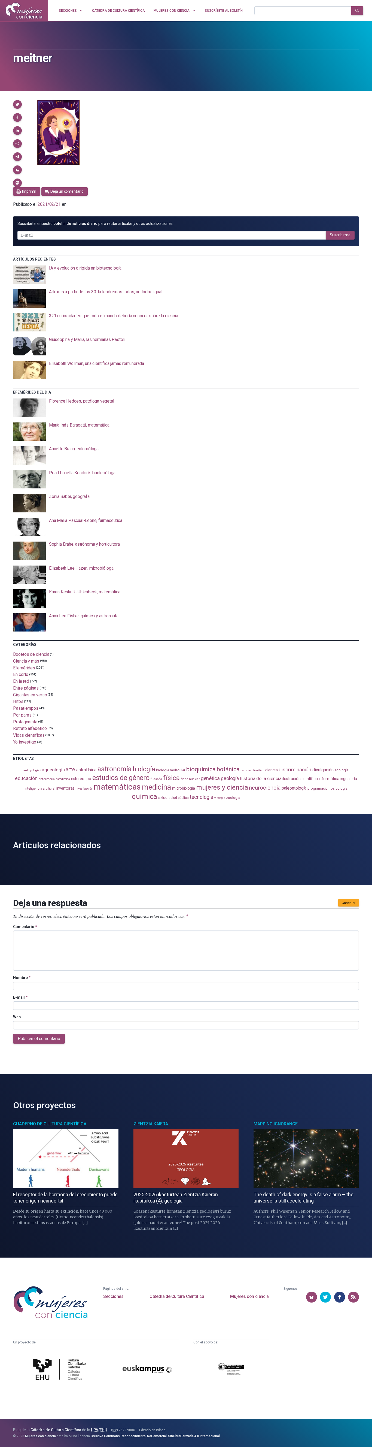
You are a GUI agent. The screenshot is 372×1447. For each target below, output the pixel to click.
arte (70, 769)
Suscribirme (340, 235)
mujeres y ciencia (222, 787)
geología (230, 778)
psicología (339, 788)
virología (219, 798)
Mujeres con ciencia (249, 1296)
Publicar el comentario (39, 1038)
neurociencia (264, 787)
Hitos (18, 701)
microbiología (183, 788)
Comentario (25, 927)
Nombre (22, 977)
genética (210, 778)
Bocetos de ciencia (31, 654)
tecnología (201, 797)
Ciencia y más (26, 661)
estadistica (63, 779)
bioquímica (201, 769)
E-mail (20, 997)
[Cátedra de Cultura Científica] (61, 1370)
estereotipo (81, 779)
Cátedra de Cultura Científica (177, 1296)
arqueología (52, 769)
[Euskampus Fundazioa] (147, 1370)
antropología (31, 770)
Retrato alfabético (30, 728)
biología (144, 769)
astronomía (114, 769)
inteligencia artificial (40, 788)
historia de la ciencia (260, 778)
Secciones (113, 1296)
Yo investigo (24, 742)
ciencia (271, 770)
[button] (17, 104)
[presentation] (186, 274)
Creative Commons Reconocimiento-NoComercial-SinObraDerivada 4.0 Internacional (155, 1436)
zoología (233, 798)
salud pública (179, 798)
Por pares (22, 715)
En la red (21, 681)
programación (318, 788)
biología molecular (170, 770)
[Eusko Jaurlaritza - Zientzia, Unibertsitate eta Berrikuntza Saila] (231, 1370)
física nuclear (190, 779)
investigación (84, 788)
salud (163, 797)
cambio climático (252, 770)
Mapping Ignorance (276, 1123)
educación (26, 778)
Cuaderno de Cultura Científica (49, 1123)
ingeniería (348, 779)
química (144, 796)
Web (17, 1017)
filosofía (156, 779)
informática (329, 779)
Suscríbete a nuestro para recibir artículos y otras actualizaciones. (95, 223)
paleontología (294, 788)
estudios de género (121, 778)
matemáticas (117, 787)
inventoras (65, 788)
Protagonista (25, 721)
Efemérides (24, 667)
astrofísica (86, 769)
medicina (156, 787)
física (171, 778)
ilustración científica (300, 779)
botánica (228, 769)
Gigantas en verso (30, 694)
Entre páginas (26, 688)
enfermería (46, 779)
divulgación (323, 769)
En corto (20, 674)
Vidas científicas (29, 735)
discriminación (295, 769)
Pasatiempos (25, 708)
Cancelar (348, 903)
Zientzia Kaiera (150, 1123)
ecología (341, 770)
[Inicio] (24, 10)
